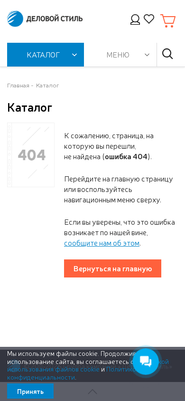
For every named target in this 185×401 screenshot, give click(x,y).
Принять (30, 391)
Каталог (47, 85)
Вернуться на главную (113, 268)
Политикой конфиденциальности (73, 372)
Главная (18, 85)
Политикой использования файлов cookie (88, 365)
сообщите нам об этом (101, 242)
